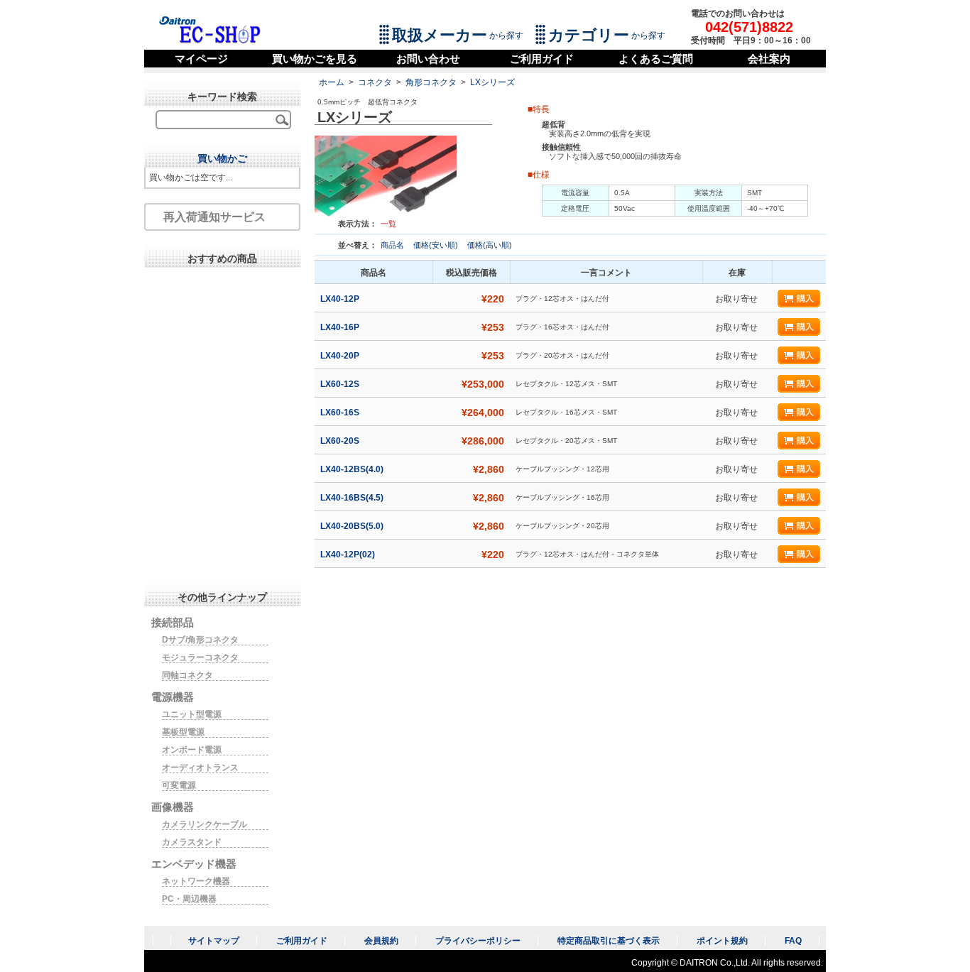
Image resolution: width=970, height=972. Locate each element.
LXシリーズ (492, 82)
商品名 (393, 245)
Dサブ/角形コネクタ (200, 640)
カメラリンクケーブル (204, 824)
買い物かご (222, 158)
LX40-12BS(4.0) (353, 469)
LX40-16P (340, 327)
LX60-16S (340, 412)
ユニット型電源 (192, 714)
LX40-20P (340, 356)
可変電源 (179, 785)
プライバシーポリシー (478, 941)
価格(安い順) (436, 245)
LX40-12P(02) (348, 554)
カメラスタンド (192, 842)
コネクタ (375, 82)
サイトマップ (214, 941)
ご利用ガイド (542, 59)
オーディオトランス (200, 767)
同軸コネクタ (187, 675)
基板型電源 (183, 732)
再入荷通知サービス (214, 217)
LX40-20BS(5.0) (353, 526)
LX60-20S (340, 441)
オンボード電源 (192, 750)
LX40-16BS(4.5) (353, 498)
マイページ (201, 59)
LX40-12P (340, 299)
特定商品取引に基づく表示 (608, 941)
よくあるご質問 (655, 59)
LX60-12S (340, 384)
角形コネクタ (431, 82)
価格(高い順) (489, 245)
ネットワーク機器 (196, 881)
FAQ (793, 941)
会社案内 (769, 59)
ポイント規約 (722, 941)
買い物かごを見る (314, 59)
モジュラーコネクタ (200, 657)
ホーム (331, 82)
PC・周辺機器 (189, 899)
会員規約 (381, 941)
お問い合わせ (428, 59)
